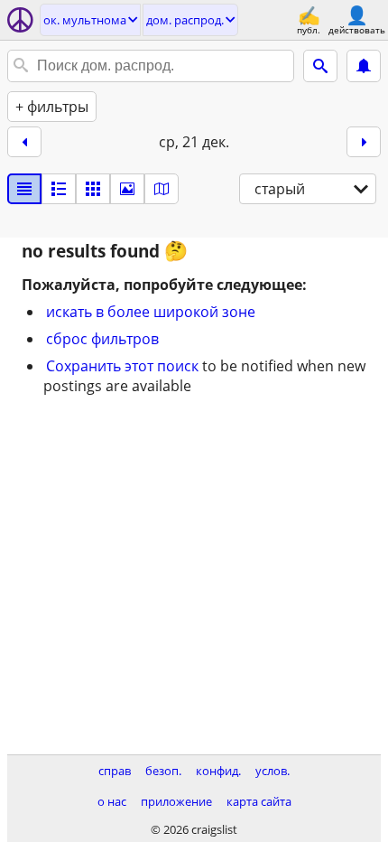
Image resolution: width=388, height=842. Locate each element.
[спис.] (24, 188)
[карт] (161, 188)
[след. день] (363, 141)
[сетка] (93, 188)
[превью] (59, 188)
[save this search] (363, 66)
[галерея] (127, 188)
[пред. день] (24, 141)
